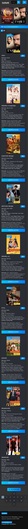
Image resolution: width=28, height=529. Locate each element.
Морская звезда (7, 206)
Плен (3, 55)
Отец (3, 308)
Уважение (5, 457)
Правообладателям (7, 522)
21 (21, 500)
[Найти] (18, 2)
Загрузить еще (15, 489)
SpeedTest (4, 513)
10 (14, 500)
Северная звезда (7, 156)
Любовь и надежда (8, 105)
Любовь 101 (5, 256)
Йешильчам (5, 408)
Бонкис (4, 358)
